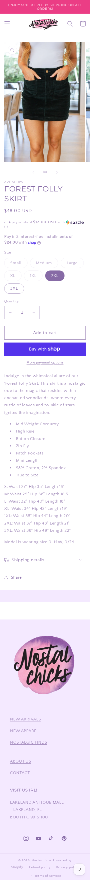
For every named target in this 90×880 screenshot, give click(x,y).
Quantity (11, 301)
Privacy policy (67, 867)
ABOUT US (20, 761)
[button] (7, 23)
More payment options (45, 362)
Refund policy (39, 867)
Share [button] (16, 577)
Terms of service (47, 876)
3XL (14, 288)
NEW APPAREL (24, 730)
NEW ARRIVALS (25, 719)
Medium (47, 264)
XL (15, 277)
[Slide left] (33, 172)
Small (19, 264)
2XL (54, 275)
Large (75, 264)
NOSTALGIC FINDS (28, 742)
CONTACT (20, 772)
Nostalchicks (42, 860)
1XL (36, 277)
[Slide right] (56, 172)
